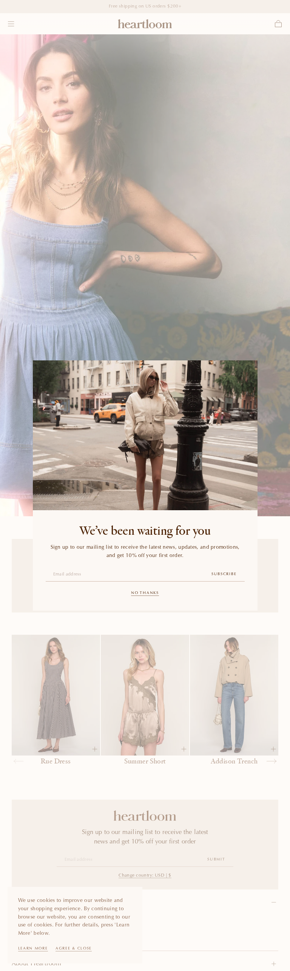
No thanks (145, 593)
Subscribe (223, 574)
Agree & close (74, 949)
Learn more (33, 949)
